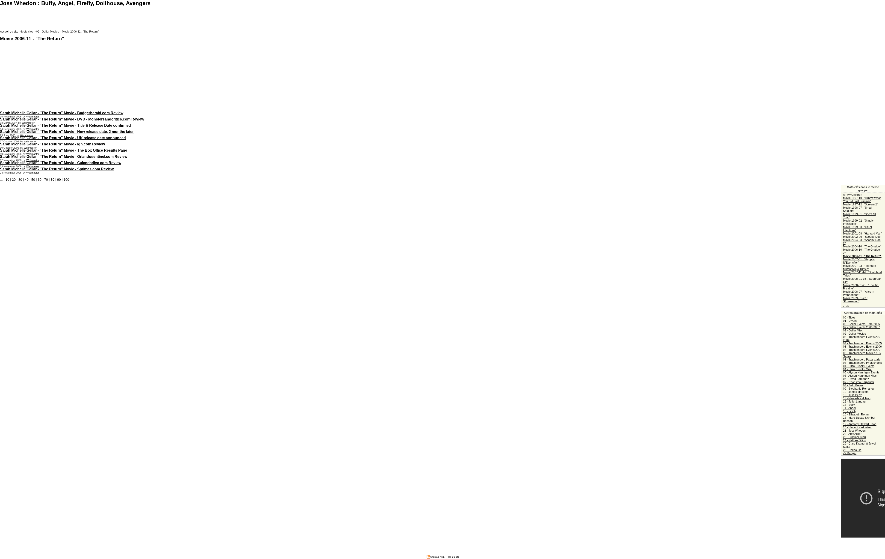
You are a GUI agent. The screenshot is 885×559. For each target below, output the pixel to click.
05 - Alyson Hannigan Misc (859, 375)
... (1, 179)
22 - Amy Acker (852, 434)
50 (33, 179)
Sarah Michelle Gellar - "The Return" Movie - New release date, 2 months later (67, 131)
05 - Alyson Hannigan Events (861, 372)
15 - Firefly (849, 411)
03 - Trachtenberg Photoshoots (862, 362)
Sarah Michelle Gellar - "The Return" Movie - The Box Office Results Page (63, 150)
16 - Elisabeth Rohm (856, 414)
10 (7, 179)
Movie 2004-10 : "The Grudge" (862, 246)
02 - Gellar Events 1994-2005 (861, 324)
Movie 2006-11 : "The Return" (862, 256)
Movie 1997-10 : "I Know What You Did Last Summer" (862, 199)
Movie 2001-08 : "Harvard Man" (862, 233)
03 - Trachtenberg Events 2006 (862, 346)
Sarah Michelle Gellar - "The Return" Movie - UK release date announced (63, 138)
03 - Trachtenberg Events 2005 (862, 343)
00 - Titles (849, 317)
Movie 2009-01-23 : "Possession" (855, 300)
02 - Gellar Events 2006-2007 (861, 327)
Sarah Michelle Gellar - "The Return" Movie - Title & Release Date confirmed (65, 125)
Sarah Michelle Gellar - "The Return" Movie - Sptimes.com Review (57, 169)
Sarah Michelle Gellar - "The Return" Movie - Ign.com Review (52, 144)
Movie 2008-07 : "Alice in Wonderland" (858, 293)
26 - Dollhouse (852, 450)
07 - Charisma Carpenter (858, 382)
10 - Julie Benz (852, 395)
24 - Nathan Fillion (854, 440)
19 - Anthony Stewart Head (859, 424)
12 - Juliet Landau (854, 401)
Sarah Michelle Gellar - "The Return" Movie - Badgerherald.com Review (61, 113)
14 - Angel (849, 408)
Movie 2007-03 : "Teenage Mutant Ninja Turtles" (859, 267)
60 (39, 179)
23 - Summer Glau (854, 437)
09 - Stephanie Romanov (858, 388)
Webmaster (32, 116)
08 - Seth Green (853, 385)
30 (20, 179)
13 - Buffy (849, 404)
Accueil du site (9, 31)
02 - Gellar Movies (854, 333)
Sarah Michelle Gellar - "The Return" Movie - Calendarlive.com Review (60, 163)
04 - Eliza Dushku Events (858, 366)
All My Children (852, 194)
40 (27, 179)
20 (14, 179)
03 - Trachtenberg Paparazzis (861, 359)
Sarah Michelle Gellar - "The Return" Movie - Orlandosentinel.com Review (63, 156)
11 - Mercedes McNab (856, 398)
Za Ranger (849, 453)
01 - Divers (850, 320)
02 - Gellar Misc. (853, 330)
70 (46, 179)
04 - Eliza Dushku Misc (857, 369)
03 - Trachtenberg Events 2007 (862, 350)
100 (66, 179)
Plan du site (453, 557)
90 (59, 179)
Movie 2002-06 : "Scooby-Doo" (862, 236)
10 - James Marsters (855, 392)
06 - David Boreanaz (856, 379)
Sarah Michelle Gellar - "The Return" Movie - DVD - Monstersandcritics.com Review (72, 119)
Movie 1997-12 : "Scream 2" (860, 204)
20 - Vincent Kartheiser (857, 427)
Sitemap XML (437, 557)
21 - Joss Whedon (854, 430)
